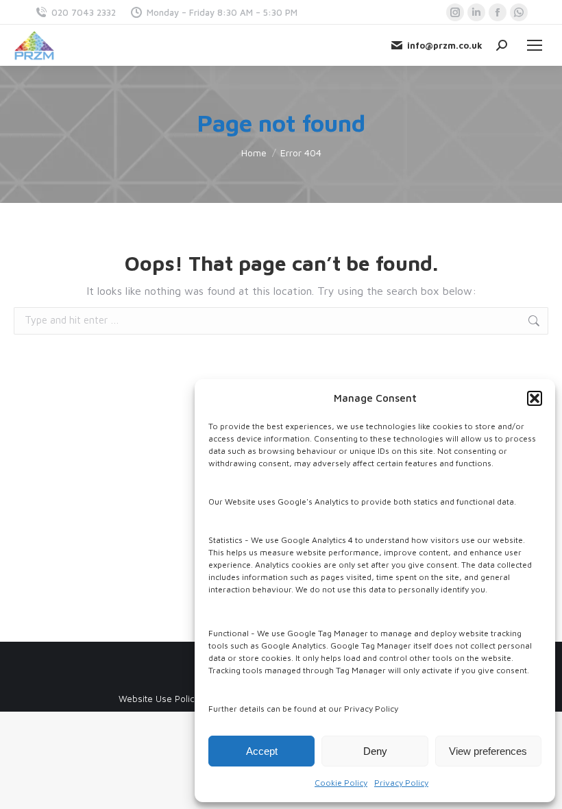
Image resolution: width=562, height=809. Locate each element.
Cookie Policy (341, 782)
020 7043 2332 (83, 12)
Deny (375, 751)
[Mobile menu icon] (534, 45)
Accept (262, 751)
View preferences (488, 751)
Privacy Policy (401, 782)
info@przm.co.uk (444, 45)
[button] (534, 398)
